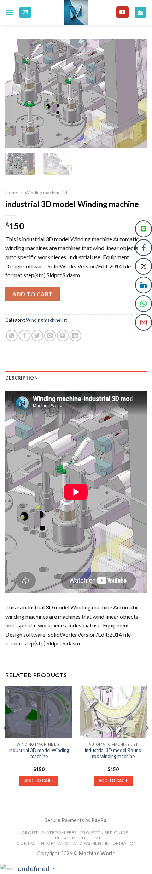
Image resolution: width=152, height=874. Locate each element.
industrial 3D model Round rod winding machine (113, 753)
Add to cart (32, 294)
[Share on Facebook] (24, 335)
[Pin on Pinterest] (63, 335)
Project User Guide (104, 832)
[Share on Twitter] (37, 335)
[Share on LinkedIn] (75, 335)
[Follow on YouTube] (122, 12)
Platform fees (59, 832)
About (30, 832)
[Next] (135, 93)
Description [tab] (21, 378)
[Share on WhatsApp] (12, 335)
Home (11, 192)
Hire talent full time (76, 837)
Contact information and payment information (77, 843)
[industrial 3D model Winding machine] (38, 712)
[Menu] (9, 12)
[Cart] (140, 12)
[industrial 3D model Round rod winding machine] (113, 712)
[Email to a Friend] (50, 335)
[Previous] (17, 93)
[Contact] (25, 12)
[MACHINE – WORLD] (76, 12)
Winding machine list (46, 192)
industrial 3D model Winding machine (39, 753)
